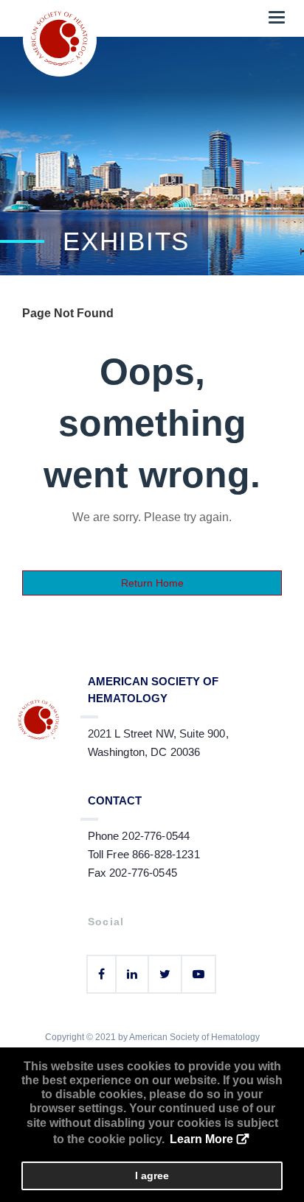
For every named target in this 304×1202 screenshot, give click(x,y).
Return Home (152, 583)
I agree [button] (152, 1175)
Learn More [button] (201, 1139)
